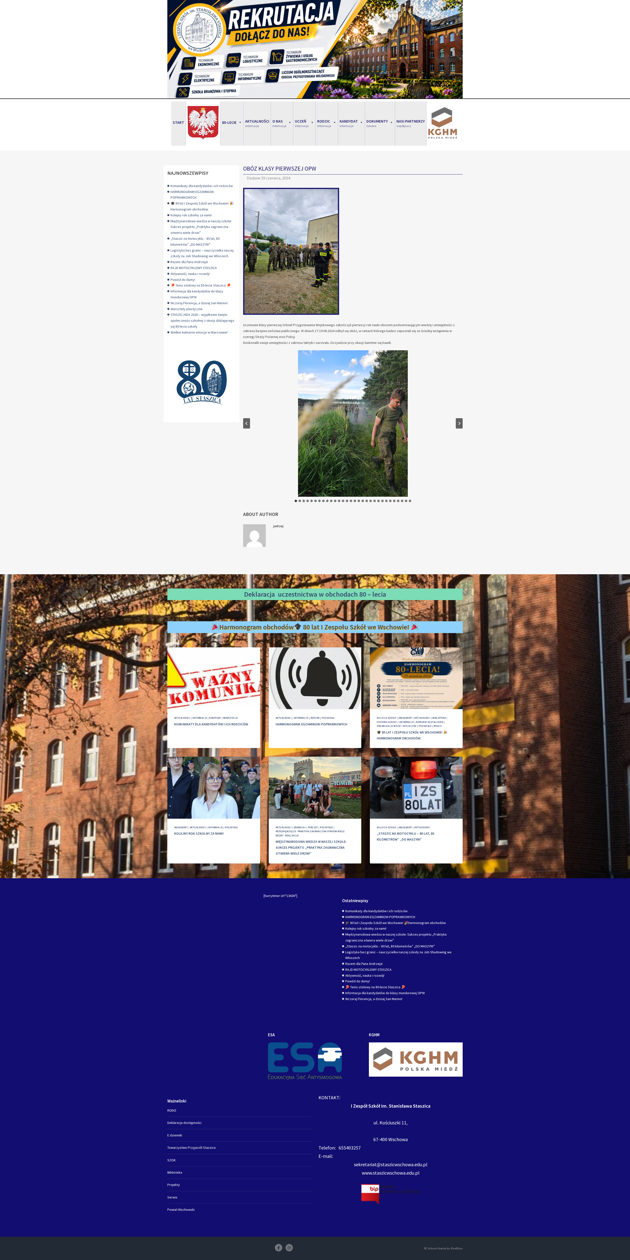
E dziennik (174, 1135)
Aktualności (182, 717)
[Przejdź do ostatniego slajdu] (246, 423)
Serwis (172, 1197)
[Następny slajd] (459, 423)
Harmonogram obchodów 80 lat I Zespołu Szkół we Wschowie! (315, 626)
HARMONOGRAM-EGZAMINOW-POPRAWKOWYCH (311, 724)
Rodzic (438, 726)
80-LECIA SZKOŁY (386, 717)
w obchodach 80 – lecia (352, 594)
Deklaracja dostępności (184, 1122)
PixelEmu (457, 1248)
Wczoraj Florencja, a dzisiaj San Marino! (199, 303)
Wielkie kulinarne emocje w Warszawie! (199, 332)
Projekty (173, 1184)
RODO (171, 1110)
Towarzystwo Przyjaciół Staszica (191, 1147)
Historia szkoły (387, 722)
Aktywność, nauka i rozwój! (190, 273)
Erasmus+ (300, 827)
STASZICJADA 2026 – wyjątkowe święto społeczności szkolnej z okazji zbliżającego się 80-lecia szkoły (202, 320)
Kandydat (215, 717)
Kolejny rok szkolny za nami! (191, 215)
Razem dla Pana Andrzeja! (189, 262)
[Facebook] (278, 1247)
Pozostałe (328, 717)
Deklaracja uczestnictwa (280, 594)
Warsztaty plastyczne (187, 309)
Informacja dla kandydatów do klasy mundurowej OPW (385, 993)
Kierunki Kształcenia (429, 722)
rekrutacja (230, 717)
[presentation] (213, 678)
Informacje (199, 717)
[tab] (296, 501)
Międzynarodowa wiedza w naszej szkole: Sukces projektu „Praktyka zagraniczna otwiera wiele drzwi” (201, 227)
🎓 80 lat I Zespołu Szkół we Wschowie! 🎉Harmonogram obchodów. (395, 923)
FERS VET (313, 827)
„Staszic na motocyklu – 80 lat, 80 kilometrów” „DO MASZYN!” (390, 946)
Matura (315, 717)
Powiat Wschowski (181, 1209)
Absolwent (405, 717)
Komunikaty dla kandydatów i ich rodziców (202, 186)
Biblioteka (439, 717)
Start (178, 122)
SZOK (171, 1160)
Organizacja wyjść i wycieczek (396, 726)
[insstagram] (289, 1247)
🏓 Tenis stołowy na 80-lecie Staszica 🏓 (201, 285)
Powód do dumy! (183, 279)
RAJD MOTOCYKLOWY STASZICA (194, 268)
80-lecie (229, 122)
